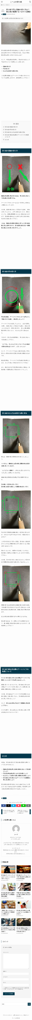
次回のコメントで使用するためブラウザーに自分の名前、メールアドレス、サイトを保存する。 (17, 988)
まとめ (7, 139)
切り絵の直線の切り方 (11, 127)
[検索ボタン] (30, 2)
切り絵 (4, 14)
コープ (16, 834)
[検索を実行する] (29, 1004)
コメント (5, 952)
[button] (3, 805)
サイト (4, 982)
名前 (4, 971)
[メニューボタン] (2, 2)
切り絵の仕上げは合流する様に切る (15, 132)
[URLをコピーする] (28, 805)
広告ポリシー (26, 1015)
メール (5, 976)
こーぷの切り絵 (16, 2)
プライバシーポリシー (7, 1015)
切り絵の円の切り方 (10, 129)
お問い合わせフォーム (18, 1015)
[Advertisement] (16, 100)
